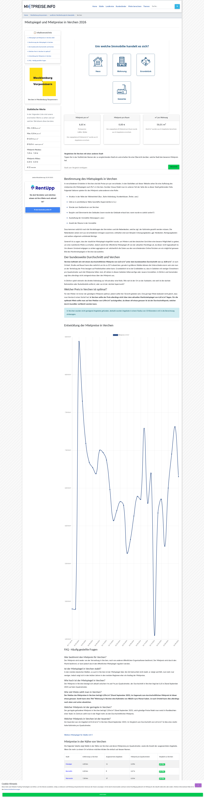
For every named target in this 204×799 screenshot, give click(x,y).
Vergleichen (173, 167)
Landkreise (110, 6)
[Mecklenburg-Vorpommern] (42, 82)
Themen (146, 6)
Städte (101, 6)
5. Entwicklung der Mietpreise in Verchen (39, 56)
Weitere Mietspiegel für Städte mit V (78, 735)
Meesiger (69, 764)
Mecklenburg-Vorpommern (38, 15)
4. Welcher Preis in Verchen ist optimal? (39, 51)
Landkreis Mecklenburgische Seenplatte (62, 15)
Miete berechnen (134, 6)
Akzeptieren (103, 794)
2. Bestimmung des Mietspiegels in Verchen (40, 42)
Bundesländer (121, 6)
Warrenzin (69, 778)
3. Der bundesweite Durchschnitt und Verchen (41, 47)
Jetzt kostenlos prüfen (42, 210)
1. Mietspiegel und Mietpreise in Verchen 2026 (41, 38)
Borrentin (69, 771)
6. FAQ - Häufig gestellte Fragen (37, 60)
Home (94, 6)
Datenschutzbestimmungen (12, 789)
